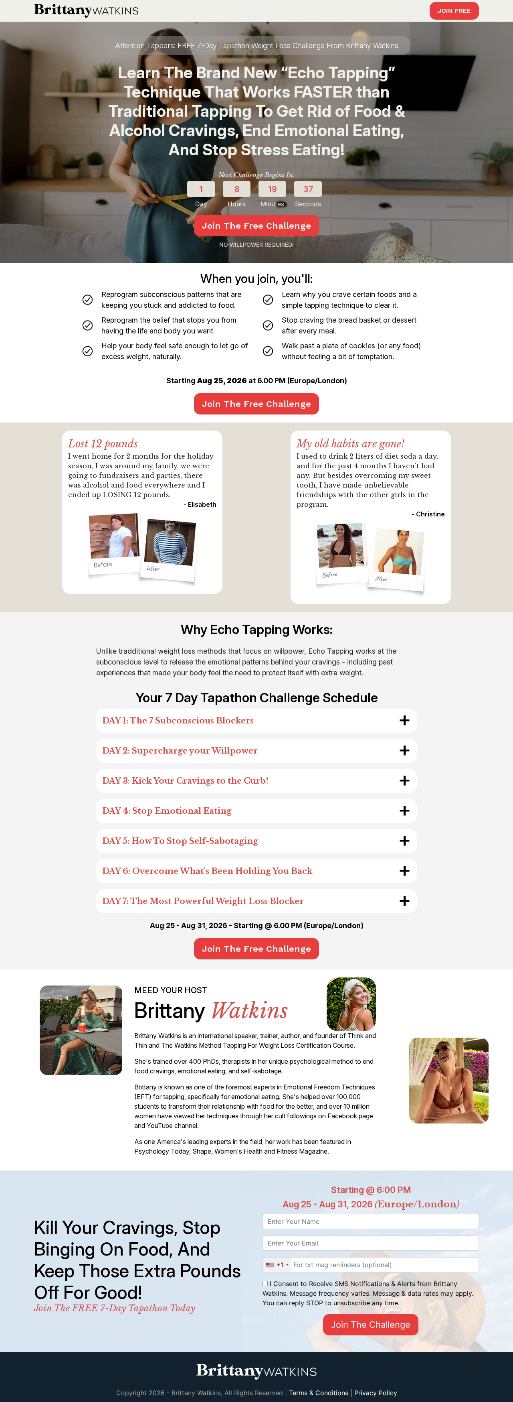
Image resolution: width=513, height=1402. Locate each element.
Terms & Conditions (318, 1393)
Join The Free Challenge (256, 226)
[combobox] (277, 1265)
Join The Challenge (370, 1324)
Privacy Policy (375, 1393)
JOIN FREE (454, 10)
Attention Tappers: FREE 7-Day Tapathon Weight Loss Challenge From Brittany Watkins (256, 45)
